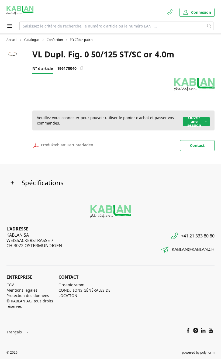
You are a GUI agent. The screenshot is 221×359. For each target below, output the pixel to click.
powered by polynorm (198, 352)
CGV (10, 284)
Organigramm (71, 284)
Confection (55, 40)
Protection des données (27, 295)
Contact (197, 145)
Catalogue (32, 40)
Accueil (11, 40)
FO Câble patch (81, 40)
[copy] (82, 67)
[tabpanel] (12, 54)
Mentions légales (21, 290)
